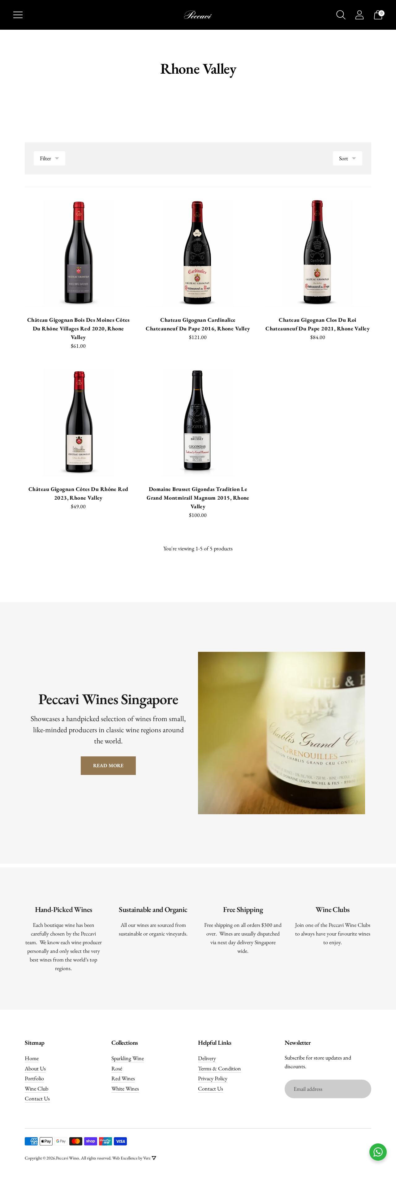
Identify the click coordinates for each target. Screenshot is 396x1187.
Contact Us (37, 1098)
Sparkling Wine (127, 1058)
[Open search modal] (341, 15)
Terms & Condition (219, 1068)
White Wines (125, 1088)
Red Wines (123, 1078)
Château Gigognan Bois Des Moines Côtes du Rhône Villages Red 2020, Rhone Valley (78, 328)
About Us (35, 1068)
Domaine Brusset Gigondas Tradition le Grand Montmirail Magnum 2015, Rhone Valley (198, 497)
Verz (146, 1158)
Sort (343, 158)
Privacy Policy (212, 1078)
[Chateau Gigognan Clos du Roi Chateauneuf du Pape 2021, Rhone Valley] (317, 253)
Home (32, 1058)
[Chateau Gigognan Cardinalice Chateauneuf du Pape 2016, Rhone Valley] (198, 253)
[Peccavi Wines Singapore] (198, 15)
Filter (45, 158)
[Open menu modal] (18, 15)
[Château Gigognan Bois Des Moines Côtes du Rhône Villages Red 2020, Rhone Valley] (78, 253)
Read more (108, 765)
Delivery (207, 1058)
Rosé (116, 1068)
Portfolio (34, 1078)
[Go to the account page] (359, 15)
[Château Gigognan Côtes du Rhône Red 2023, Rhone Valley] (78, 422)
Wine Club (36, 1088)
